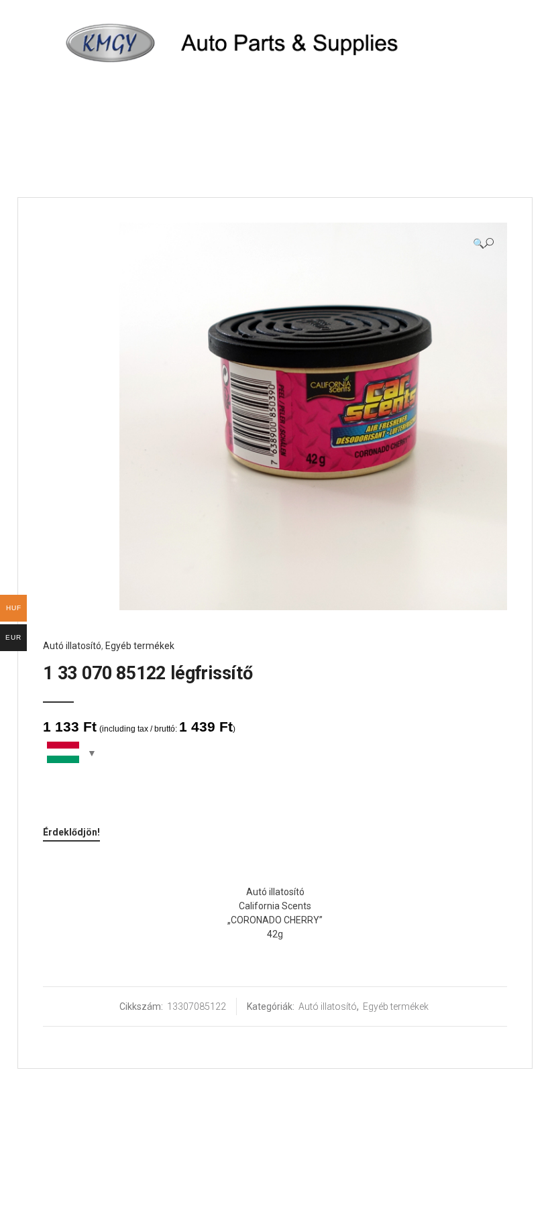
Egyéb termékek (139, 645)
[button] (483, 243)
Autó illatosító (72, 645)
